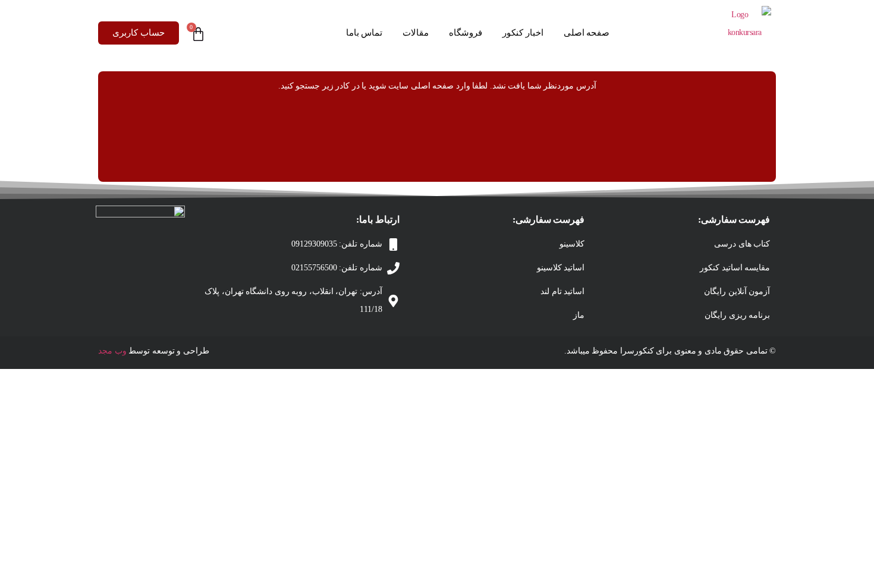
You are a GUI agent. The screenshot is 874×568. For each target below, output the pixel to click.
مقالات (416, 32)
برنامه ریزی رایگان (737, 315)
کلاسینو (571, 243)
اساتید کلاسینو (561, 267)
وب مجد (112, 350)
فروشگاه (465, 32)
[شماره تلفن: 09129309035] (393, 244)
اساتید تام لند (562, 291)
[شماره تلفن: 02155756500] (393, 268)
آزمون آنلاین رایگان (737, 291)
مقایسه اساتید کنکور (735, 267)
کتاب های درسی (742, 243)
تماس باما (364, 32)
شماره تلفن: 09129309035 (336, 243)
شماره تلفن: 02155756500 (336, 267)
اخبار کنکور (522, 32)
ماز (578, 315)
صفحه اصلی (587, 32)
